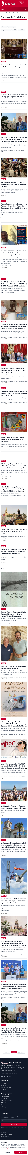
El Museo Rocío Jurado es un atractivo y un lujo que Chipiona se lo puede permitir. (14, 96)
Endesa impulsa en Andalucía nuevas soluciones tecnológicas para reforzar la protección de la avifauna (13, 900)
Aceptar (21, 1152)
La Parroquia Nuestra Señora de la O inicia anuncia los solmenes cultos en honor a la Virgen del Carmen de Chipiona (13, 846)
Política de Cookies (5, 1102)
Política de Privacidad (6, 1100)
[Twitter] (4, 1076)
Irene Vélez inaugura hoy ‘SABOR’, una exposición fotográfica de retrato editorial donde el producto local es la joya (13, 767)
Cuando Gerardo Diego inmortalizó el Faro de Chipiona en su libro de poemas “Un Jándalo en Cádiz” (13, 614)
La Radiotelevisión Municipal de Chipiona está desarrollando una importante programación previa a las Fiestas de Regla (13, 944)
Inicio (2, 12)
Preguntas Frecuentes (6, 1134)
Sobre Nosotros (5, 1096)
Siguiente (21, 1052)
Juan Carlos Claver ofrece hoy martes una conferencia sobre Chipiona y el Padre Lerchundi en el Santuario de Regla (13, 1031)
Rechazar (7, 1152)
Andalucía (3, 1085)
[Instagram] (7, 1076)
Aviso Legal (4, 1107)
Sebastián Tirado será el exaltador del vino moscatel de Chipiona (13, 667)
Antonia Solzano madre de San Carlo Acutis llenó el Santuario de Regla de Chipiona (13, 184)
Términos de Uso (5, 1105)
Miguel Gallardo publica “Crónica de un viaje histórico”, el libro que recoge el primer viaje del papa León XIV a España (14, 725)
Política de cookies (10, 1148)
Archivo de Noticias (6, 1087)
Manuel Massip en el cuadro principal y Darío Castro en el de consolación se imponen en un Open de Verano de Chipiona (14, 987)
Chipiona (3, 1083)
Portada (8, 12)
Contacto (3, 1109)
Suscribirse (14, 1124)
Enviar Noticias (5, 1136)
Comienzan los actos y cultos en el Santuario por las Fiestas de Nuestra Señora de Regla (13, 370)
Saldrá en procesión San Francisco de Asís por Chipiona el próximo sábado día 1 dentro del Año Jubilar (13, 551)
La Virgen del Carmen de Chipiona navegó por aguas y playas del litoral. (13, 807)
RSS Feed (3, 1089)
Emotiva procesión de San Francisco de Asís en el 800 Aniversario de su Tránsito (14, 531)
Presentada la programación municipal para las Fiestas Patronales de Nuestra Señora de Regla (14, 393)
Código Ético (4, 1098)
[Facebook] (2, 1076)
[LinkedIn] (10, 1076)
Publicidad (3, 1132)
